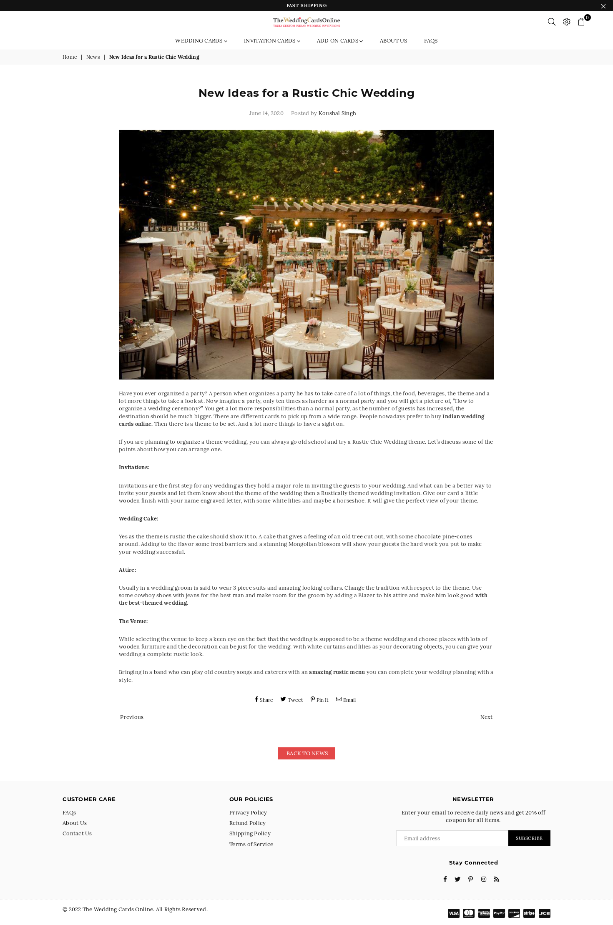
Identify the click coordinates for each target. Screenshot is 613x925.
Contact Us (77, 833)
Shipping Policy (250, 833)
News (93, 57)
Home (70, 57)
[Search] (551, 21)
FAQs (431, 40)
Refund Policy (247, 823)
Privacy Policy (248, 812)
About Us (393, 40)
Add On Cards (338, 40)
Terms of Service (251, 844)
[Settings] (566, 21)
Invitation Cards (270, 40)
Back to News (306, 753)
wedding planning (452, 672)
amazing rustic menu (337, 672)
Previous (131, 717)
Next (486, 717)
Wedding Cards (199, 40)
